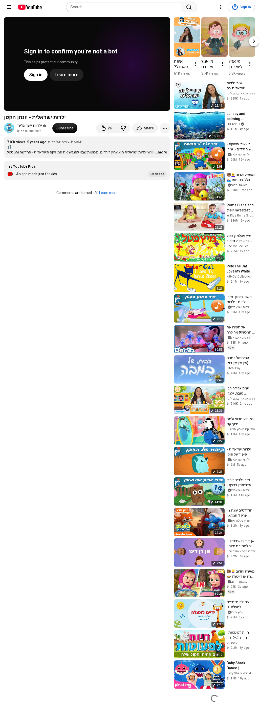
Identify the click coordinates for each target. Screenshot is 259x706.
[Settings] (221, 7)
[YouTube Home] (29, 7)
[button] (87, 170)
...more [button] (161, 152)
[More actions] (165, 128)
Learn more (108, 193)
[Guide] (9, 7)
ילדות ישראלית (29, 125)
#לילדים (54, 142)
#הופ (78, 142)
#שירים (67, 142)
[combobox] (125, 7)
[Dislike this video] (123, 128)
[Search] (189, 7)
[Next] (254, 41)
